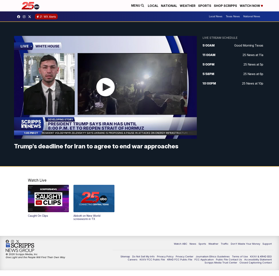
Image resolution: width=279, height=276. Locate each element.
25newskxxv (25, 16)
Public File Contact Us (229, 259)
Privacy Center (184, 256)
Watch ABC (180, 243)
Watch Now (250, 6)
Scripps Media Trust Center (221, 262)
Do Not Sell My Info (143, 256)
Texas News (233, 16)
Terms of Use (240, 256)
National (169, 6)
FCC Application (204, 259)
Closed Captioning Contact (256, 262)
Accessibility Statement (258, 259)
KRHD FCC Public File (179, 259)
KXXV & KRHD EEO (261, 256)
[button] (48, 201)
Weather (187, 6)
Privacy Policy (165, 256)
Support (267, 243)
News (193, 243)
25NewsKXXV (19, 16)
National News (251, 16)
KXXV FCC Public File (152, 259)
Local (153, 6)
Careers (132, 259)
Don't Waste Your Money (245, 243)
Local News (215, 16)
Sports (204, 6)
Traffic (225, 243)
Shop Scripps (225, 6)
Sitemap (125, 256)
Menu (136, 5)
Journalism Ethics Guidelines (213, 256)
